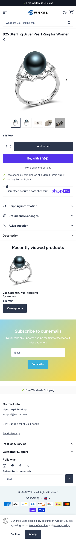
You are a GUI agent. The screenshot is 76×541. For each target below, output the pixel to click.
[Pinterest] (12, 465)
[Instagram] (4, 465)
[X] (27, 466)
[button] (11, 143)
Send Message (11, 433)
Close (38, 444)
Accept (33, 534)
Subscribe (38, 364)
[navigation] (16, 123)
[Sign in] (64, 12)
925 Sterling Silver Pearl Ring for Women (20, 294)
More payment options (38, 167)
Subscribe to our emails (17, 471)
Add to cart (43, 146)
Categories (5, 12)
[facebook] (20, 465)
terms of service (38, 525)
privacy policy (61, 525)
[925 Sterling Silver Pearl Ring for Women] (21, 270)
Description (11, 235)
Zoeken (69, 23)
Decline (15, 534)
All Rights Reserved (47, 492)
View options (15, 308)
